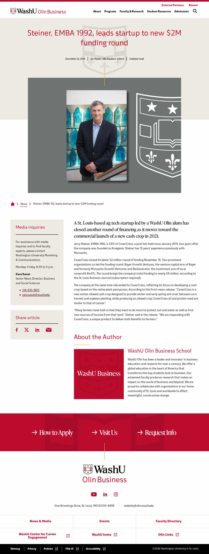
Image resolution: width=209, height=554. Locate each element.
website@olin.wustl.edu (139, 506)
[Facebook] (17, 331)
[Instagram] (116, 495)
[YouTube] (94, 495)
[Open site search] (195, 11)
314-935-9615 (30, 290)
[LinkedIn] (37, 331)
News (24, 204)
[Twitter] (26, 331)
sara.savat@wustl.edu (36, 295)
